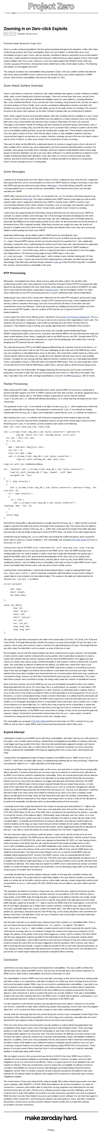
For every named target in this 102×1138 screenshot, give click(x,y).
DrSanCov (76, 376)
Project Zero (51, 6)
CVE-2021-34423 (78, 540)
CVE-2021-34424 (38, 721)
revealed (15, 64)
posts (55, 290)
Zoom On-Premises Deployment (75, 317)
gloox (54, 185)
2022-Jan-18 (10, 34)
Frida (30, 199)
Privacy (51, 1130)
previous (49, 290)
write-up (57, 262)
